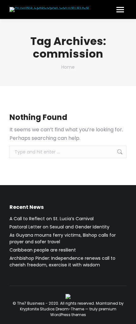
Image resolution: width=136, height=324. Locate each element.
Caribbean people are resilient (42, 250)
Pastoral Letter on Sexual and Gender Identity (59, 227)
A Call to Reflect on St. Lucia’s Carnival (51, 218)
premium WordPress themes (83, 311)
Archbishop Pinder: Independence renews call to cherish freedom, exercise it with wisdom (62, 261)
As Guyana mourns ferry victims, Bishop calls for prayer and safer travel (62, 238)
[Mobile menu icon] (120, 9)
